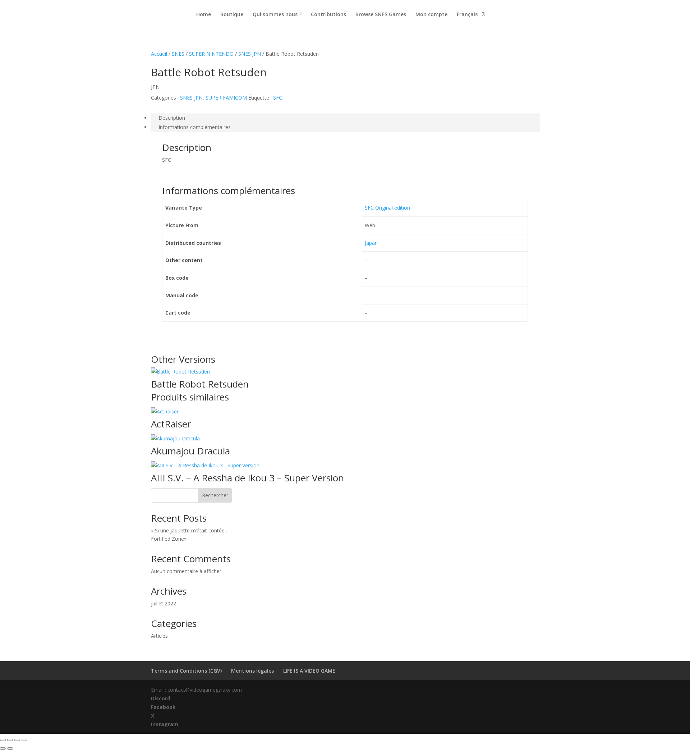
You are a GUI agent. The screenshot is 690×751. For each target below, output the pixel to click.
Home (203, 15)
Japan (371, 242)
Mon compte (431, 15)
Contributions (328, 15)
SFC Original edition (387, 207)
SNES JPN (249, 53)
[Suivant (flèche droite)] (10, 748)
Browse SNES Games (380, 15)
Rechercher (215, 495)
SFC (277, 97)
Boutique (231, 15)
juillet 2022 (163, 603)
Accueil (159, 53)
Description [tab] (171, 117)
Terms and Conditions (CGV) (186, 670)
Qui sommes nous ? (277, 15)
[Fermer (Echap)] (24, 740)
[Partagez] (17, 740)
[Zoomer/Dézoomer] (3, 740)
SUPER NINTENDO (211, 53)
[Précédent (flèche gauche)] (3, 748)
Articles (159, 635)
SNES (178, 53)
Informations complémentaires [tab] (194, 127)
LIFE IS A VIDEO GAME (309, 670)
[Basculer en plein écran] (10, 740)
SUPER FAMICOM (226, 97)
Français (467, 15)
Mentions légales (252, 670)
